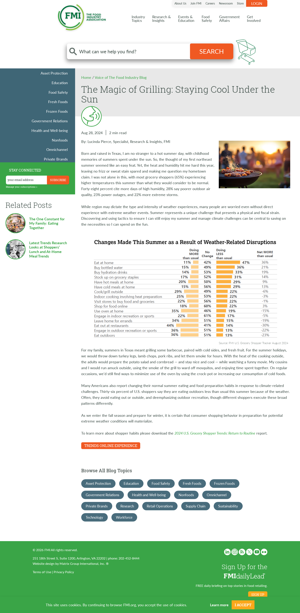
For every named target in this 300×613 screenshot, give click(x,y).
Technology (94, 517)
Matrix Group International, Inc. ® (84, 563)
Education (60, 82)
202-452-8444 (129, 558)
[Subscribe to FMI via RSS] (242, 552)
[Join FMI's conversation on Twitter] (249, 552)
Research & (161, 18)
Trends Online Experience (110, 445)
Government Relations (50, 120)
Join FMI (195, 3)
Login (256, 3)
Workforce (124, 517)
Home (86, 77)
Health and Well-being (49, 130)
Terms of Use (42, 572)
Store (240, 3)
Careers (210, 3)
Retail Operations (160, 506)
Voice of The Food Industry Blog (121, 77)
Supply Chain (195, 506)
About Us (180, 3)
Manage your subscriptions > (21, 186)
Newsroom (226, 3)
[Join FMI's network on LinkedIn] (227, 552)
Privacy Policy (64, 572)
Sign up (257, 594)
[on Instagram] (234, 552)
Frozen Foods (57, 111)
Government (229, 18)
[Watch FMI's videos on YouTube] (256, 552)
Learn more (219, 604)
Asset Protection (54, 73)
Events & (186, 18)
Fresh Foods (58, 101)
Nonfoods (60, 140)
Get (254, 18)
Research (127, 506)
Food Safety (58, 92)
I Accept (243, 604)
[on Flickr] (264, 552)
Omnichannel (57, 149)
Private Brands (56, 159)
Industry (138, 18)
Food (207, 18)
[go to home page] (81, 16)
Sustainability (228, 506)
